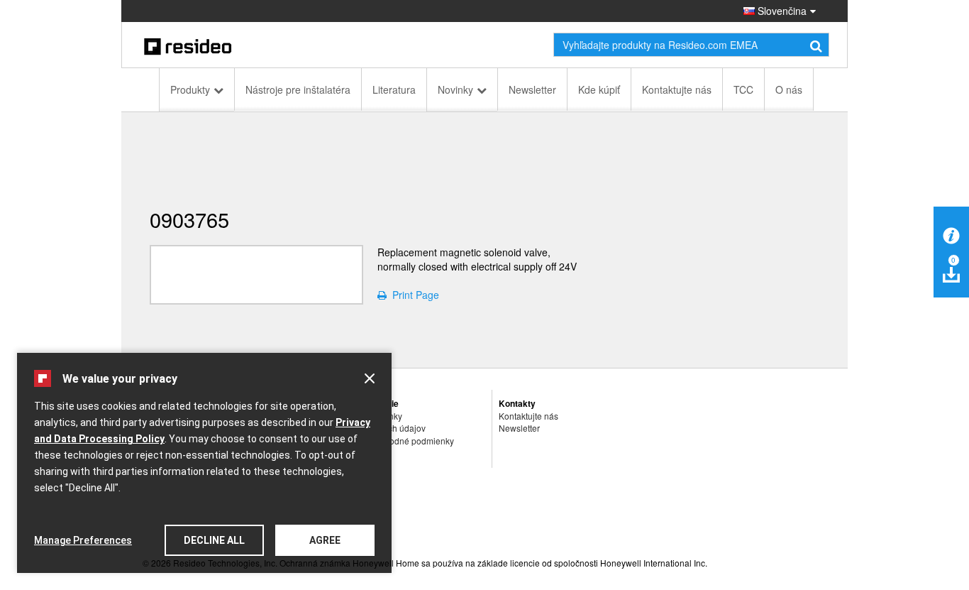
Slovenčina (781, 11)
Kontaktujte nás (676, 89)
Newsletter (532, 89)
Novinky (455, 89)
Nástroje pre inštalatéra (297, 89)
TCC (743, 89)
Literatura (394, 89)
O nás (788, 89)
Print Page (413, 295)
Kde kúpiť (599, 89)
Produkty (190, 89)
